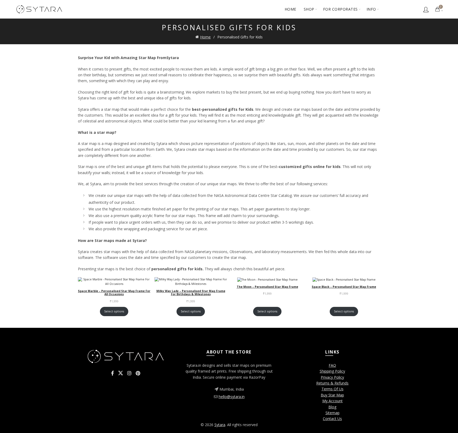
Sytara (219, 424)
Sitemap (332, 412)
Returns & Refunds (332, 383)
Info (371, 9)
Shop (309, 9)
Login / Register (426, 9)
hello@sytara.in (232, 396)
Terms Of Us (333, 388)
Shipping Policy (332, 371)
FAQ (332, 365)
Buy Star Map (332, 394)
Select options (114, 311)
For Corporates (340, 9)
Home (290, 9)
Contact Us (332, 418)
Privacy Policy (332, 377)
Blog (332, 406)
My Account (332, 400)
